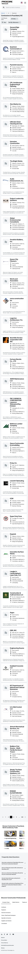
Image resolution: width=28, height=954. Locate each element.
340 (22, 817)
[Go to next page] (25, 817)
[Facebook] (4, 934)
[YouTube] (13, 934)
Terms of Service (4, 942)
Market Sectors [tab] (15, 902)
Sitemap (2, 947)
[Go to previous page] (3, 817)
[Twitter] (7, 934)
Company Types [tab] (6, 902)
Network (5, 3)
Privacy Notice (4, 940)
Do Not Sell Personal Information (7, 945)
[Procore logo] (7, 2)
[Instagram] (10, 934)
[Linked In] (1, 934)
